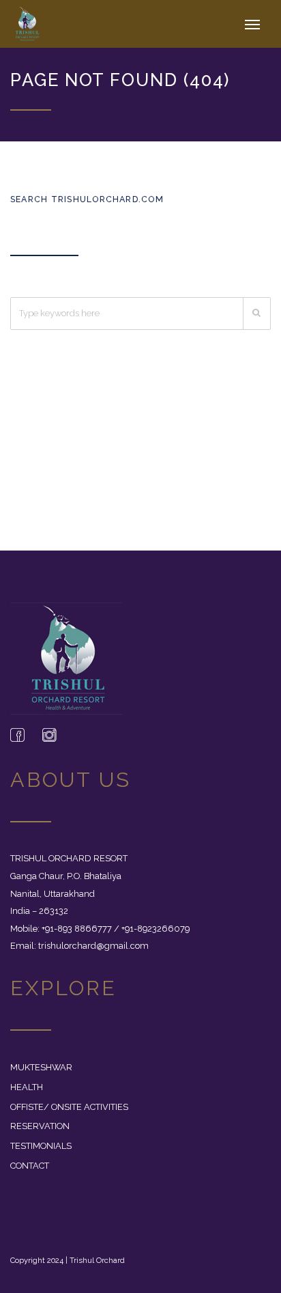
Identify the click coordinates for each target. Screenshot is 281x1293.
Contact (29, 1165)
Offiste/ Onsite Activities (69, 1107)
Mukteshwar (41, 1067)
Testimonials (41, 1146)
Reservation (40, 1126)
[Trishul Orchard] (35, 24)
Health (26, 1087)
